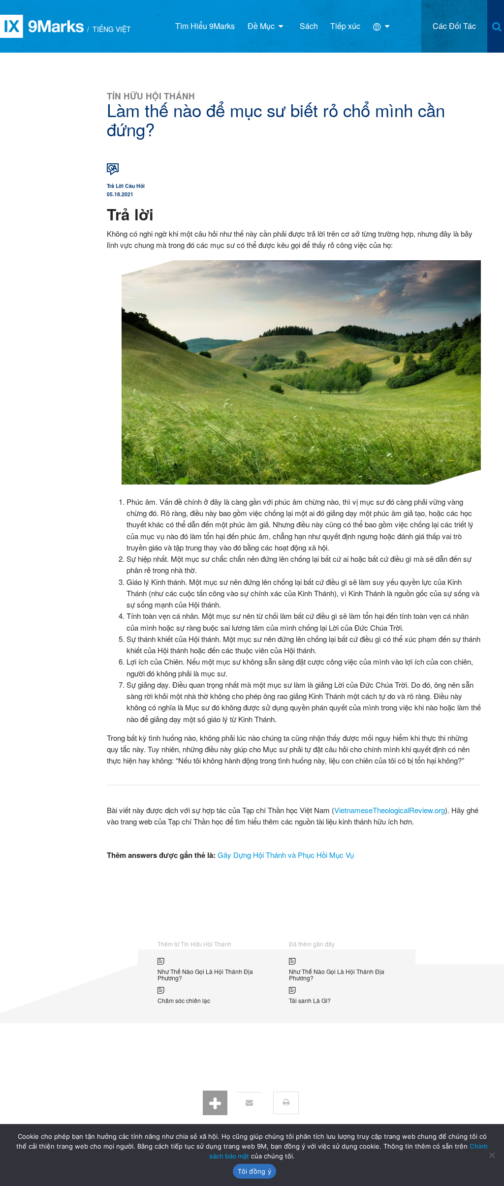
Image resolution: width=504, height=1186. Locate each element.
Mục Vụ (341, 855)
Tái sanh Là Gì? (310, 1000)
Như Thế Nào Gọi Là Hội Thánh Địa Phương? (205, 974)
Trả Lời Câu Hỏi (126, 185)
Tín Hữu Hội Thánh (151, 96)
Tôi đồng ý (254, 1171)
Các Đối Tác (454, 25)
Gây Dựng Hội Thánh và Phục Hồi (272, 855)
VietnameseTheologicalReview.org (389, 810)
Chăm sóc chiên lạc (184, 1000)
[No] (492, 1155)
